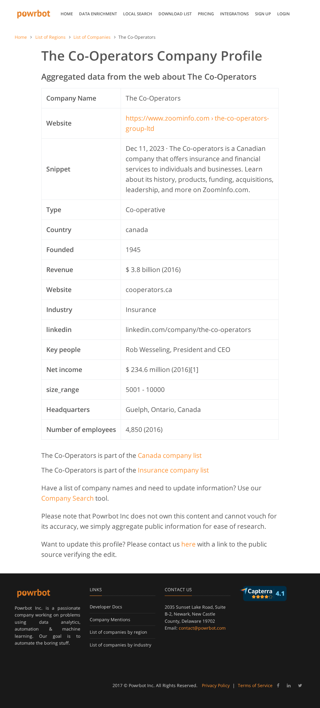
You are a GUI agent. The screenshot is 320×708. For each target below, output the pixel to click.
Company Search (67, 498)
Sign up (263, 14)
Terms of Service (255, 685)
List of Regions (50, 37)
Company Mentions (110, 619)
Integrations (234, 14)
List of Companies (92, 37)
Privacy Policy (216, 685)
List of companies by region (118, 632)
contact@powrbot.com (202, 628)
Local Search (137, 14)
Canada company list (170, 455)
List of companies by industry (120, 645)
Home (67, 14)
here (188, 544)
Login (283, 14)
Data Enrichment (98, 14)
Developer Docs (106, 607)
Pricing (206, 14)
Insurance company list (173, 470)
